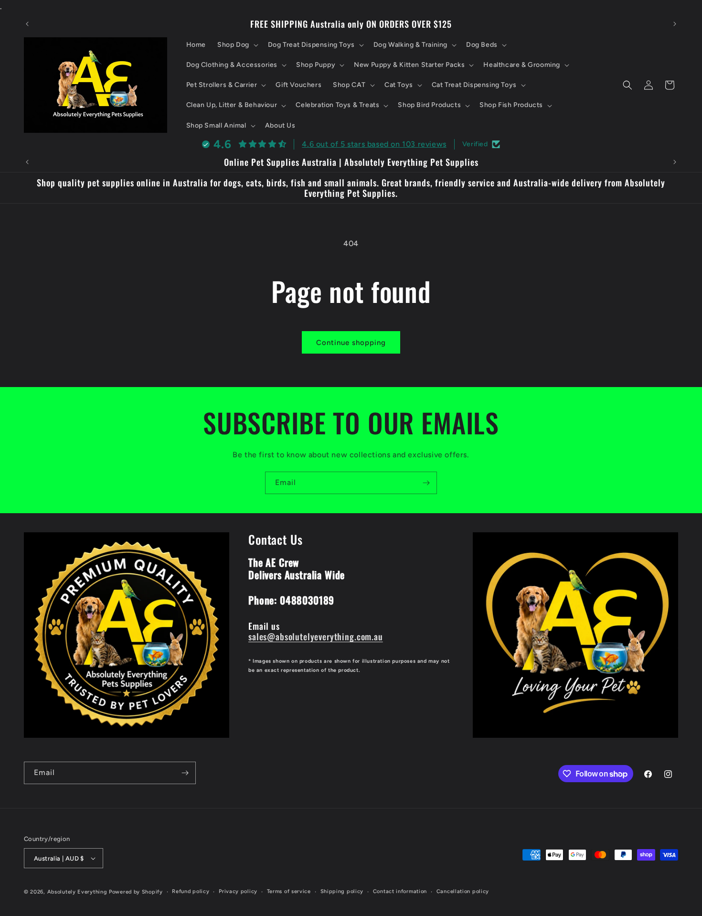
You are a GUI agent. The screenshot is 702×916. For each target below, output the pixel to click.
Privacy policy (238, 891)
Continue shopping (351, 342)
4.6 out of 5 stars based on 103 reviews (374, 144)
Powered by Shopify (136, 892)
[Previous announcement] (27, 24)
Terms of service (289, 891)
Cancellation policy (462, 891)
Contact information (400, 891)
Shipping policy (342, 891)
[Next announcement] (674, 24)
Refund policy (190, 891)
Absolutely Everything (77, 892)
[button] (237, 45)
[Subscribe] (425, 483)
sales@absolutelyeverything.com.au (315, 636)
